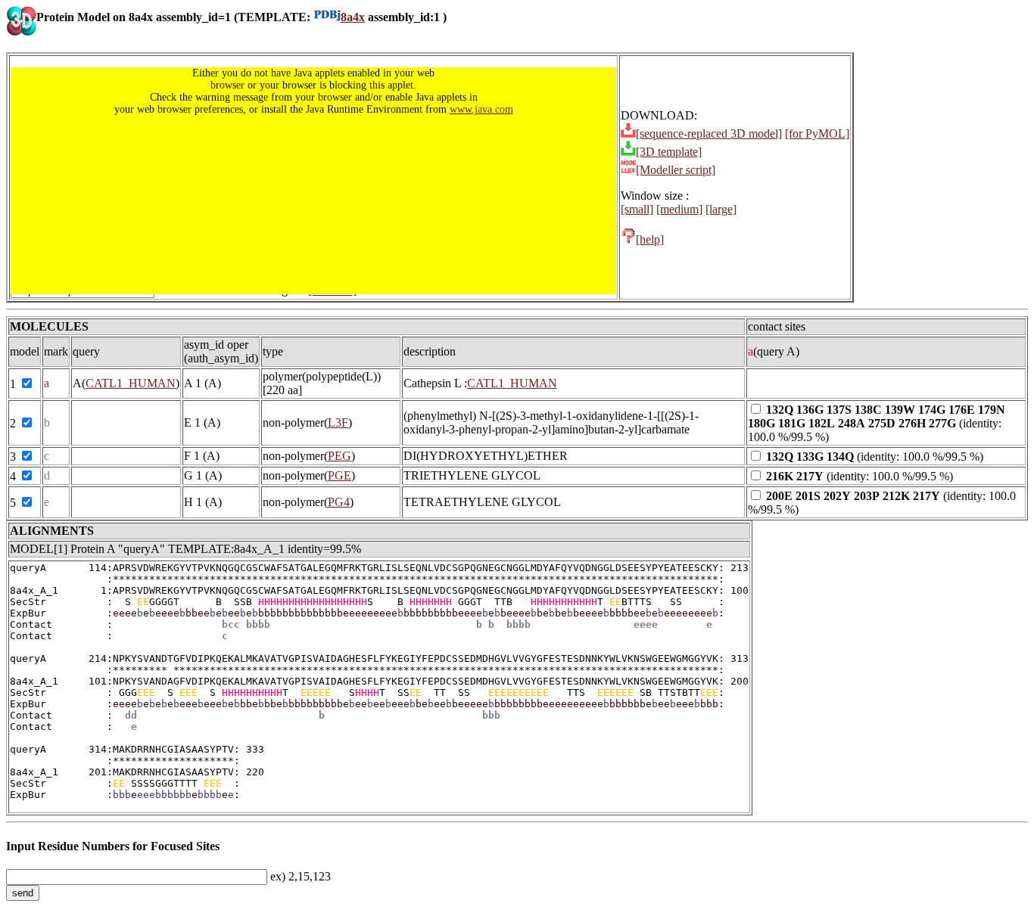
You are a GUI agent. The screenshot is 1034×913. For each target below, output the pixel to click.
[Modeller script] (675, 169)
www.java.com (481, 109)
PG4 (339, 501)
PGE (339, 475)
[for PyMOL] (817, 133)
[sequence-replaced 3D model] (709, 133)
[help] (650, 239)
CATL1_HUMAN (131, 383)
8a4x (353, 17)
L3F (338, 422)
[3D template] (669, 151)
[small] (637, 209)
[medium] (679, 209)
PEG (339, 455)
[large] (721, 209)
